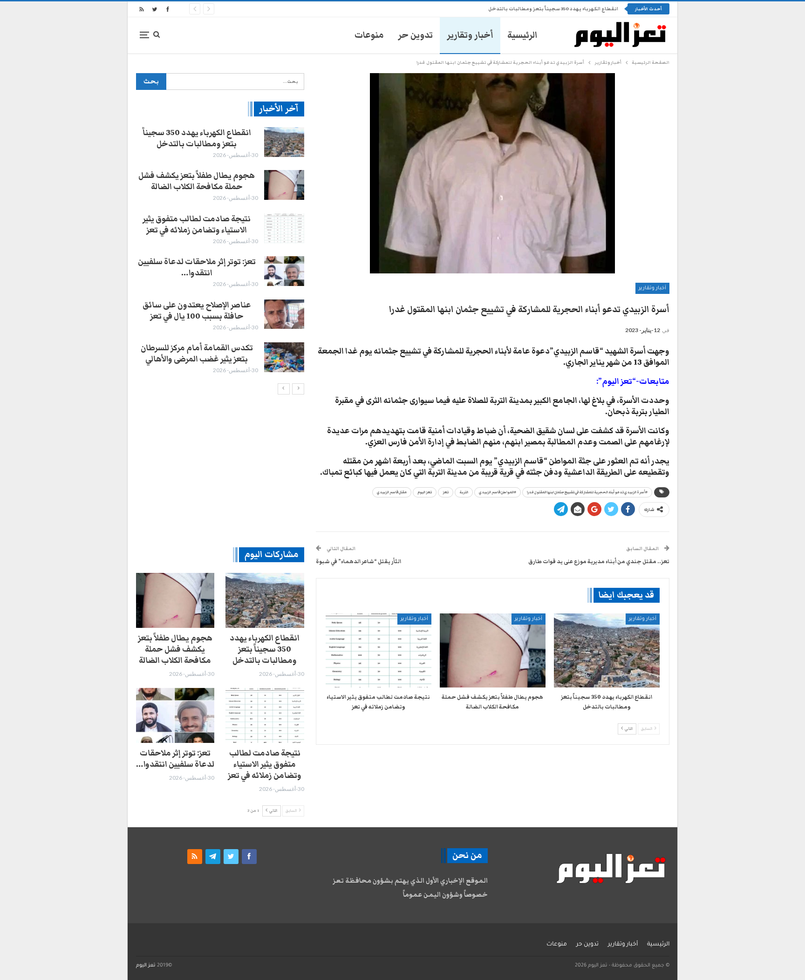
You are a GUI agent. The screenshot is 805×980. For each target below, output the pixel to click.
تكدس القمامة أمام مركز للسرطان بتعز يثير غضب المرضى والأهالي (197, 353)
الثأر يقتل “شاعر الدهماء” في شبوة (358, 561)
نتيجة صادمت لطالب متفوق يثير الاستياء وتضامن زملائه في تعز (197, 224)
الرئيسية (522, 35)
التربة (463, 492)
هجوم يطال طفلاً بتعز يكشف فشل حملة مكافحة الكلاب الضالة (196, 181)
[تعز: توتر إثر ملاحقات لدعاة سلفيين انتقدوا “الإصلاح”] (284, 271)
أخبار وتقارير (470, 35)
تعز (446, 492)
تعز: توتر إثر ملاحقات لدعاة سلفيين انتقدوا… (197, 267)
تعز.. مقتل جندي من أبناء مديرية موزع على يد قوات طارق (598, 561)
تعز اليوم (424, 492)
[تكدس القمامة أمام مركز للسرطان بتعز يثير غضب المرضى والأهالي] (284, 357)
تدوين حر (415, 35)
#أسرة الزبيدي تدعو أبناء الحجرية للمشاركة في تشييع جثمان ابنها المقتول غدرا (587, 492)
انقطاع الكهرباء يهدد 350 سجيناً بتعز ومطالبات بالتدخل (553, 9)
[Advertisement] (220, 470)
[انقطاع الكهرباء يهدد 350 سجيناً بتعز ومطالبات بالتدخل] (607, 650)
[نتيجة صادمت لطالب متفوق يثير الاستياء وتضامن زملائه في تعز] (378, 650)
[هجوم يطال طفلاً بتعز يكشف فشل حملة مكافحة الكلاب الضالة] (493, 650)
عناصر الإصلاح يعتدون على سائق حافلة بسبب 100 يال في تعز (197, 310)
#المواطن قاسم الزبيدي (497, 492)
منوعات (369, 35)
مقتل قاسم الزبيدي (392, 492)
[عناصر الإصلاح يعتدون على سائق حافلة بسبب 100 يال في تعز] (284, 314)
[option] (220, 251)
